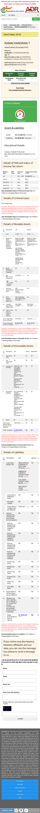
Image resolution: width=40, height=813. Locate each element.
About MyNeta (20, 781)
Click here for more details (20, 83)
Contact (20, 791)
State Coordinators (20, 787)
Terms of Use (20, 794)
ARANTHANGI (8, 27)
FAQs (20, 798)
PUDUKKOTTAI (27, 25)
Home (3, 15)
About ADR (20, 784)
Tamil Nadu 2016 (14, 25)
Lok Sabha (11, 15)
